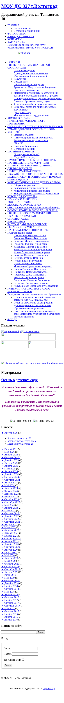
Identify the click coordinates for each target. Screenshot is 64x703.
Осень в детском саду (19, 380)
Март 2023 (10, 510)
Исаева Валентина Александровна (32, 252)
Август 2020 (11, 549)
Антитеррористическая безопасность (33, 137)
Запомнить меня (12, 659)
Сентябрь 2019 (12, 569)
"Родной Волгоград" (25, 157)
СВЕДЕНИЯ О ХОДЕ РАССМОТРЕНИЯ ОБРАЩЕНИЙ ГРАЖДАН (29, 214)
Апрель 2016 (11, 617)
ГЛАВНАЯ (13, 25)
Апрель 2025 (11, 465)
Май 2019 (9, 577)
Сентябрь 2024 (12, 479)
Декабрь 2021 (11, 533)
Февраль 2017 (12, 611)
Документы (20, 79)
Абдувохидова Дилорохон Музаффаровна (36, 286)
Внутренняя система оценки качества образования (34, 294)
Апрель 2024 (11, 488)
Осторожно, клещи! (24, 148)
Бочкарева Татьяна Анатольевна (31, 283)
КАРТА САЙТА (16, 42)
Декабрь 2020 (11, 544)
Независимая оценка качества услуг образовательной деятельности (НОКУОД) (30, 46)
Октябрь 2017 (11, 603)
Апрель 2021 (11, 541)
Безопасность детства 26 (20, 443)
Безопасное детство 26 (19, 438)
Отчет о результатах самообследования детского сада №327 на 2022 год (34, 298)
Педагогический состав (19, 232)
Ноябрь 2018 (11, 586)
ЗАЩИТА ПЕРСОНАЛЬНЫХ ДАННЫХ (29, 165)
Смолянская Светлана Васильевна (32, 280)
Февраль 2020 (12, 563)
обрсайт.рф (49, 688)
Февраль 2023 (12, 513)
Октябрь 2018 (11, 589)
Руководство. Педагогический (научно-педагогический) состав (34, 88)
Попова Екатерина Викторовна (30, 269)
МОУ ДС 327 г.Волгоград (29, 6)
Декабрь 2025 (11, 460)
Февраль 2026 (12, 457)
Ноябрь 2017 (11, 600)
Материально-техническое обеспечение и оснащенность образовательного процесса (36, 94)
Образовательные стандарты (29, 84)
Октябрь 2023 (11, 499)
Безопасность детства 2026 (21, 441)
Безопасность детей (24, 134)
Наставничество (22, 28)
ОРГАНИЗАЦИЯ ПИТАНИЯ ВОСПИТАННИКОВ (35, 126)
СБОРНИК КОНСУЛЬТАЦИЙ (23, 227)
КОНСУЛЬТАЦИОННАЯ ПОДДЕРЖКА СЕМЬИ (34, 182)
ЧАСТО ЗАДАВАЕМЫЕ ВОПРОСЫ (27, 224)
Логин (7, 648)
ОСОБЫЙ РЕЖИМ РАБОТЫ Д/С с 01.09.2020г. (32, 210)
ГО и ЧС (18, 143)
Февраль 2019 (12, 580)
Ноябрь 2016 (11, 614)
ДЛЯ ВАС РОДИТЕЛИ (19, 168)
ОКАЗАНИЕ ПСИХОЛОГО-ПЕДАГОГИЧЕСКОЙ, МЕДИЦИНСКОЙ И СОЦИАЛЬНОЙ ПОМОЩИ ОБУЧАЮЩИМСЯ (35, 177)
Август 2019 (11, 572)
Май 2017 (9, 608)
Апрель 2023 (11, 507)
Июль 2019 (10, 575)
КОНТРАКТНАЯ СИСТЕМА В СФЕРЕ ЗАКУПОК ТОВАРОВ (28, 290)
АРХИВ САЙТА (16, 221)
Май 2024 (9, 485)
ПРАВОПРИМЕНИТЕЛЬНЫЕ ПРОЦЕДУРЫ (31, 160)
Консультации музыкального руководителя (36, 193)
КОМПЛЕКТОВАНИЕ (19, 118)
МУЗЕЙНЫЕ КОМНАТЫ (21, 151)
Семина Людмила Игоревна (28, 258)
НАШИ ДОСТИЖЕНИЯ (20, 36)
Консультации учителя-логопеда (31, 188)
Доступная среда (22, 112)
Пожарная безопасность (26, 146)
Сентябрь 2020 (12, 547)
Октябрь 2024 (11, 477)
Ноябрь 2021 (11, 535)
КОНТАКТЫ (14, 39)
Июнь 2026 (10, 449)
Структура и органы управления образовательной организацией (31, 74)
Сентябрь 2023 (12, 502)
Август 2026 (11, 433)
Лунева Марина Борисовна (28, 263)
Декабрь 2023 (11, 493)
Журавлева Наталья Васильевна (30, 246)
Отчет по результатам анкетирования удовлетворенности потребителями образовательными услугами (33, 305)
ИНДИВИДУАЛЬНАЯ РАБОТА (24, 171)
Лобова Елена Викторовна (28, 260)
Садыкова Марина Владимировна (32, 241)
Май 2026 (9, 451)
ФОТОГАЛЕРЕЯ (16, 33)
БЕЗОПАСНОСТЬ (17, 132)
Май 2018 (9, 591)
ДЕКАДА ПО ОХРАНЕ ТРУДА (24, 204)
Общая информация (24, 185)
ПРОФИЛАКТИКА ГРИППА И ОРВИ (28, 230)
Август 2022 (11, 524)
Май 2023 (9, 505)
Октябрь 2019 (11, 566)
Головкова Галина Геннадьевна (30, 244)
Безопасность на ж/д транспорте (31, 140)
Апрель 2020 (11, 558)
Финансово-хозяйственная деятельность (35, 104)
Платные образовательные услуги (32, 101)
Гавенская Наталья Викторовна (30, 238)
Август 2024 (11, 482)
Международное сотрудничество (31, 115)
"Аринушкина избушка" (26, 154)
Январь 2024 (11, 491)
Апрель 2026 (11, 454)
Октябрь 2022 (11, 519)
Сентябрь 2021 (12, 538)
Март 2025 (10, 468)
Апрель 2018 (11, 594)
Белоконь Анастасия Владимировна (33, 249)
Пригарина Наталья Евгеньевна (31, 272)
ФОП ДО (12, 319)
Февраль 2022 (12, 530)
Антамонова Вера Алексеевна (30, 235)
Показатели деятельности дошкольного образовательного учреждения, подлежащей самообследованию (37, 314)
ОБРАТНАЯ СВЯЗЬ (18, 218)
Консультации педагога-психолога (32, 190)
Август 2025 (11, 463)
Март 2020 (10, 561)
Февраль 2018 (12, 597)
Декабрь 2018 (11, 583)
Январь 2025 (11, 471)
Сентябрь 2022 (12, 521)
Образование (20, 81)
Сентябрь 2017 (12, 605)
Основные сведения (24, 70)
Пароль (7, 653)
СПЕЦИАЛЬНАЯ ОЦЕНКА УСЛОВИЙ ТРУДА (33, 207)
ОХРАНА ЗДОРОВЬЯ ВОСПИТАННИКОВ (31, 129)
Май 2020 (9, 555)
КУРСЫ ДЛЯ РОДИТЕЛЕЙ (22, 196)
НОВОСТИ (13, 62)
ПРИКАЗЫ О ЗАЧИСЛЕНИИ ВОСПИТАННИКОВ (23, 200)
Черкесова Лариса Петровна (29, 277)
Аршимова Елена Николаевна (30, 274)
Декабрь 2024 (11, 474)
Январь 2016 (11, 619)
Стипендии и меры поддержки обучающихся (38, 98)
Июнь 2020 (10, 552)
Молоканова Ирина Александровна (33, 266)
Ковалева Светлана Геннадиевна (31, 255)
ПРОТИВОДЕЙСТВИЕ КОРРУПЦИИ (28, 162)
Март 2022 (10, 527)
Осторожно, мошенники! (27, 31)
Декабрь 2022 (11, 516)
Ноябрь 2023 (11, 496)
